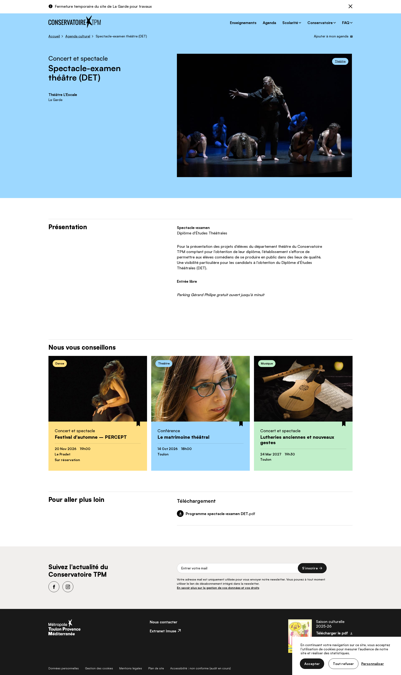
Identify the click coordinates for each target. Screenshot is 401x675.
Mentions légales (130, 668)
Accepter (312, 664)
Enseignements (243, 22)
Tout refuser (343, 664)
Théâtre (340, 61)
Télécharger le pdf (332, 633)
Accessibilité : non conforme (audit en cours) (200, 668)
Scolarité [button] (290, 22)
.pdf (220, 513)
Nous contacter (163, 622)
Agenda (269, 22)
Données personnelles (63, 668)
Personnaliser (372, 664)
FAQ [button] (345, 22)
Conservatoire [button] (320, 22)
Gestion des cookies (99, 668)
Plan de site (156, 668)
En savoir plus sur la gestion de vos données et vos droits (218, 587)
